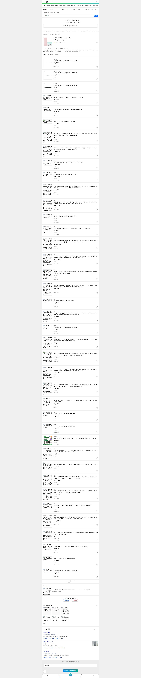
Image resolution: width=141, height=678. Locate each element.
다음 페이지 (74, 581)
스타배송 (56, 638)
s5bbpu (60, 5)
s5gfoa (79, 5)
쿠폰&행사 (62, 648)
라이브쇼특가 (57, 648)
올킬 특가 (50, 657)
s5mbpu (52, 5)
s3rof (75, 5)
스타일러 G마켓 (46, 632)
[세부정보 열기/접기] (95, 665)
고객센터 (77, 661)
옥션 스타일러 (46, 651)
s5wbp (56, 5)
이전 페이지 (66, 581)
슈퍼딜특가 (52, 638)
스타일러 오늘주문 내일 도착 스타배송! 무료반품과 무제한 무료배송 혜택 (56, 655)
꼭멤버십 (61, 638)
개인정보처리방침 (72, 661)
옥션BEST (46, 657)
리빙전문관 (46, 648)
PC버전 (63, 661)
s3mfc (83, 5)
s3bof (64, 5)
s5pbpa (48, 5)
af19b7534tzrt (70, 5)
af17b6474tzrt (88, 5)
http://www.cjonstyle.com (51, 644)
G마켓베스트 (46, 638)
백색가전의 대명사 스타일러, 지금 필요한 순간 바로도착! (53, 645)
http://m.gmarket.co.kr (50, 634)
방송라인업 (51, 648)
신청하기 (95, 629)
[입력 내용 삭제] (96, 1)
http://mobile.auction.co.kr (51, 653)
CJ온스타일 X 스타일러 (48, 641)
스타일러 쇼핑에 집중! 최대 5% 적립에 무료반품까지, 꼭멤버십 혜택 (55, 636)
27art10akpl (95, 5)
